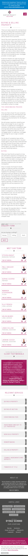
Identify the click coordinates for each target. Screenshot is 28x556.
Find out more (6, 260)
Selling (14, 235)
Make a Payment (7, 506)
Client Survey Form (19, 506)
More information (13, 550)
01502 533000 (14, 520)
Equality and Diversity (8, 512)
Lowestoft (11, 532)
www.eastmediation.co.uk (16, 7)
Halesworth (20, 530)
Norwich (18, 532)
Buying (4, 235)
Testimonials (6, 509)
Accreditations (13, 515)
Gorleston (17, 528)
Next (4, 240)
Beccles (9, 528)
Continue (4, 553)
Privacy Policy (20, 512)
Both (23, 235)
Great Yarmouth (9, 530)
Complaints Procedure (18, 509)
